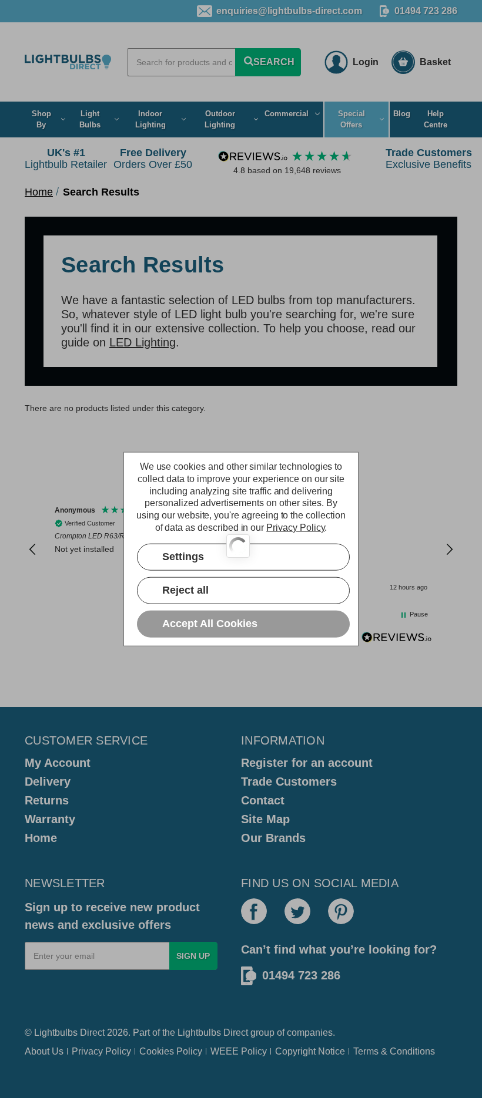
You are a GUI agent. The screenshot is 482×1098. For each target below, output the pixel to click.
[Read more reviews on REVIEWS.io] (397, 639)
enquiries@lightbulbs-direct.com (289, 11)
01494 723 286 (425, 11)
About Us (44, 1051)
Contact (262, 800)
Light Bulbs (90, 119)
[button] (33, 549)
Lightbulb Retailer (66, 158)
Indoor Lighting (150, 119)
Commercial (287, 113)
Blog (401, 113)
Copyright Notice (310, 1051)
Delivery (48, 781)
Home (41, 837)
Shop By (41, 119)
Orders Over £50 (152, 158)
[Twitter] (297, 911)
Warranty (50, 819)
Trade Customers (289, 781)
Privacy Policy (101, 1051)
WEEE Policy (238, 1051)
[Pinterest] (341, 911)
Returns (47, 800)
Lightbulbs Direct (213, 1033)
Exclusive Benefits (429, 158)
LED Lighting (142, 342)
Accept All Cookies (209, 623)
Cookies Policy (170, 1051)
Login (366, 62)
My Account (58, 762)
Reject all (185, 590)
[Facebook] (254, 911)
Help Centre (435, 119)
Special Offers (351, 119)
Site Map (265, 819)
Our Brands (273, 837)
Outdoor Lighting (220, 119)
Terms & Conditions (394, 1051)
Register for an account (307, 762)
